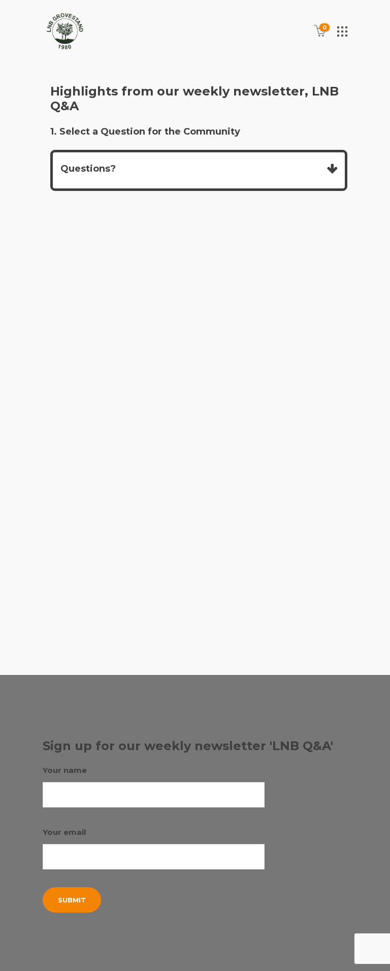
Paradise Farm (91, 626)
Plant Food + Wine (129, 638)
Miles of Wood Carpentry (114, 613)
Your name (65, 770)
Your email (64, 832)
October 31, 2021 (93, 431)
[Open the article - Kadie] (118, 301)
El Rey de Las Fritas (113, 590)
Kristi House (144, 601)
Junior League (90, 601)
